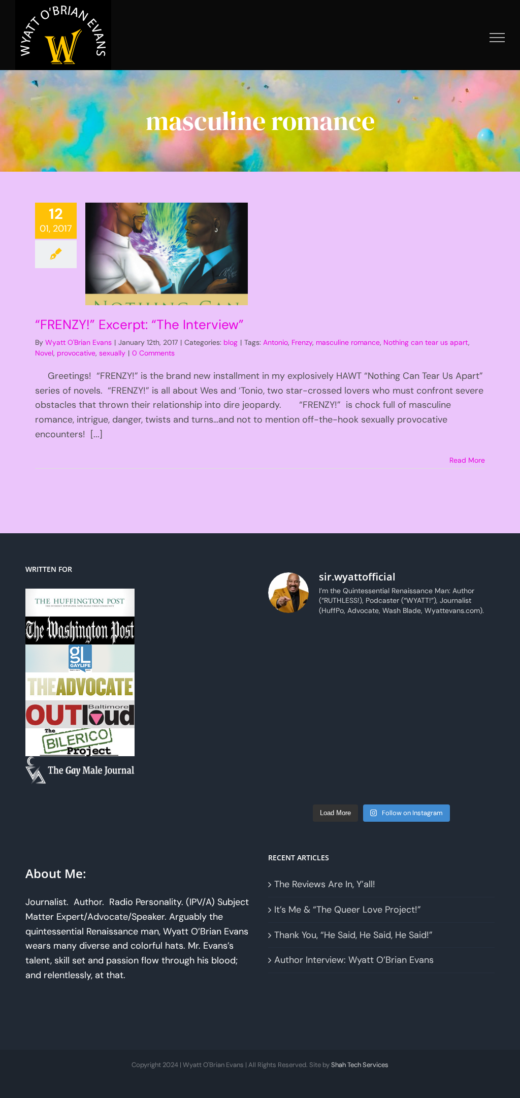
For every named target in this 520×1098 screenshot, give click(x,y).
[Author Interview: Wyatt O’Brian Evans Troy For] (352, 677)
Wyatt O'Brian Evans (78, 342)
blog (230, 342)
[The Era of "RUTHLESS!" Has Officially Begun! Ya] (294, 746)
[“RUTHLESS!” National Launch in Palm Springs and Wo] (294, 642)
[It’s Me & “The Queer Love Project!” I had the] (410, 642)
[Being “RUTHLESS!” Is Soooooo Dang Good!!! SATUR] (468, 746)
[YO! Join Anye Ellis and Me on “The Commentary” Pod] (410, 712)
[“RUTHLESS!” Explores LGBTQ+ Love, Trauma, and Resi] (352, 712)
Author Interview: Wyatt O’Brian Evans (354, 960)
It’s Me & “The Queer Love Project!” (347, 909)
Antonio (275, 342)
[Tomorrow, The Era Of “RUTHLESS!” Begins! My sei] (352, 746)
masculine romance (348, 342)
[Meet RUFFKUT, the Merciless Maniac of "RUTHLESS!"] (294, 781)
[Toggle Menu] (497, 37)
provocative (76, 353)
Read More (467, 460)
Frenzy (301, 342)
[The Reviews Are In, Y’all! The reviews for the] (352, 642)
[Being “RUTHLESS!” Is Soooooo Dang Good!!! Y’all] (410, 746)
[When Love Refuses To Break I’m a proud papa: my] (468, 677)
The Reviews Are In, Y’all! (324, 884)
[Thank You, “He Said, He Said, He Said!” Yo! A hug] (294, 677)
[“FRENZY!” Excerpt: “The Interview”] (166, 254)
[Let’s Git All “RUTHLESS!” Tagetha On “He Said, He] (410, 677)
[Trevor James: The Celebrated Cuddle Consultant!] (410, 781)
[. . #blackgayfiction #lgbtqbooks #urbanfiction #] (468, 642)
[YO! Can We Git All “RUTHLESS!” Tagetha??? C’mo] (352, 781)
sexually (112, 353)
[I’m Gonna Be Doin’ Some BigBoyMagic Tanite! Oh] (294, 712)
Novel (44, 353)
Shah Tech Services (359, 1064)
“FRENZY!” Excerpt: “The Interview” (139, 324)
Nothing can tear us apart (425, 342)
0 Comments (153, 353)
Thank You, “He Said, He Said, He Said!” (353, 935)
